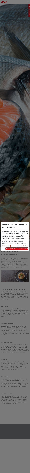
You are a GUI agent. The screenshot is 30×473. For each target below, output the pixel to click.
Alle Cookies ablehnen (11, 248)
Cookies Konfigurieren (23, 245)
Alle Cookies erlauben (23, 248)
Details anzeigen (6, 245)
